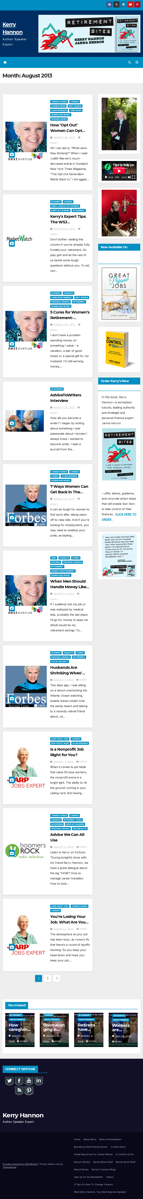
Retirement (79, 210)
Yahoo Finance (17, 1019)
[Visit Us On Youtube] (29, 1080)
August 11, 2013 (64, 593)
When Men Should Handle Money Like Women (68, 587)
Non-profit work (60, 743)
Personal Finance (60, 302)
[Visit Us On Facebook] (19, 1080)
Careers (74, 102)
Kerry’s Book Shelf (103, 1162)
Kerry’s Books (81, 1169)
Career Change (59, 102)
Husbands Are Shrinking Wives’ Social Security (66, 673)
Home (77, 1139)
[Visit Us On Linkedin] (38, 1080)
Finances (68, 293)
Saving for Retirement (63, 571)
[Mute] (129, 177)
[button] (129, 62)
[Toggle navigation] (136, 62)
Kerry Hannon (23, 1115)
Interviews (57, 389)
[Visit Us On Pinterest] (29, 1090)
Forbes (54, 476)
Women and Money (60, 115)
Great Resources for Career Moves (93, 1154)
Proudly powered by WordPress (20, 1164)
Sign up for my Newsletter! (88, 1177)
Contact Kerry (118, 1146)
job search (119, 1015)
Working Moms (59, 119)
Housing (55, 562)
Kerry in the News (60, 210)
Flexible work (58, 106)
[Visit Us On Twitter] (9, 1080)
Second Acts (80, 829)
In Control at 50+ (125, 1154)
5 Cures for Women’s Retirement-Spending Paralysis (69, 318)
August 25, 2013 (65, 229)
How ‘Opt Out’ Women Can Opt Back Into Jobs (66, 131)
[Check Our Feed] (19, 1090)
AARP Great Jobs (59, 739)
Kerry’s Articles (82, 1162)
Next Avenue (75, 106)
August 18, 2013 (64, 407)
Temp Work (75, 110)
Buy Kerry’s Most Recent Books (91, 1146)
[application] (119, 171)
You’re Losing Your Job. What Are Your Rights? (68, 922)
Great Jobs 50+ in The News (65, 206)
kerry (83, 680)
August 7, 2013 (64, 680)
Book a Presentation (110, 1139)
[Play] (106, 177)
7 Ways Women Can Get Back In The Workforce (69, 492)
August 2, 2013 (64, 847)
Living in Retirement (61, 297)
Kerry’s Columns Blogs (104, 1169)
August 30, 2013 (65, 137)
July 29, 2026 (123, 1036)
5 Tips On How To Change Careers (93, 1184)
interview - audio (73, 820)
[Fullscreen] (133, 177)
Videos (110, 1177)
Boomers (56, 202)
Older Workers (59, 110)
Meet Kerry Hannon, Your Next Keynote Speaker (100, 1191)
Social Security (59, 661)
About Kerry (90, 1139)
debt (53, 558)
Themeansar (9, 1167)
